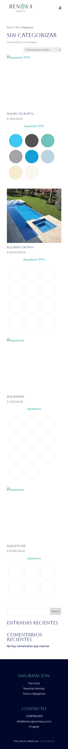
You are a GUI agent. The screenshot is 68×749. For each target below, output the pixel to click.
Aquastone (34, 558)
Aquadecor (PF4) (34, 259)
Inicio (10, 27)
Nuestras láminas (34, 688)
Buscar (55, 611)
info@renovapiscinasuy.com (34, 721)
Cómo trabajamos (34, 693)
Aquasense (34, 409)
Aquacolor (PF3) (34, 126)
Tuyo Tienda (47, 741)
